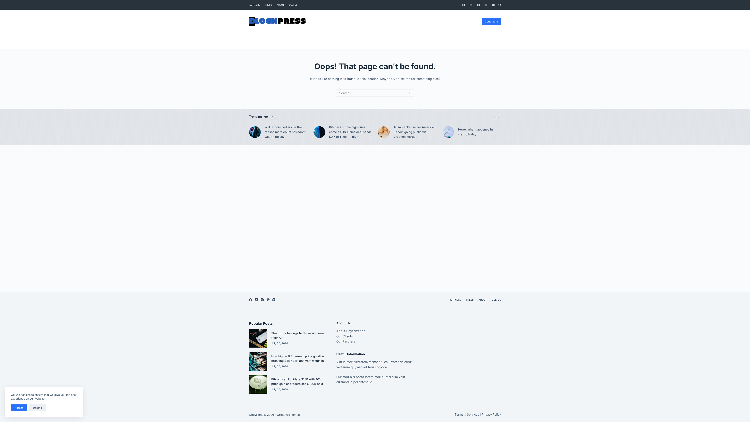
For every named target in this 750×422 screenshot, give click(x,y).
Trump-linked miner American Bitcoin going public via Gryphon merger (415, 132)
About (280, 5)
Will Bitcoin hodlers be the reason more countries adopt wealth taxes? (285, 132)
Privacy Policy (491, 414)
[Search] (499, 5)
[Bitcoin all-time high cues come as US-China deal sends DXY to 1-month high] (319, 132)
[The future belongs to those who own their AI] (258, 338)
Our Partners (345, 341)
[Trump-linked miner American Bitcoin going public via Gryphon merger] (384, 132)
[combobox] (371, 93)
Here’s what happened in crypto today (475, 132)
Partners (254, 5)
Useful (293, 5)
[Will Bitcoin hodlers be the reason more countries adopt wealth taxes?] (255, 132)
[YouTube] (493, 5)
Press (268, 5)
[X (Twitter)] (471, 5)
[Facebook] (463, 5)
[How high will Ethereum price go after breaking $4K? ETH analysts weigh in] (258, 361)
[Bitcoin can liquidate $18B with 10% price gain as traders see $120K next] (258, 384)
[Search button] (410, 93)
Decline (37, 407)
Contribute (491, 21)
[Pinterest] (486, 5)
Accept (19, 407)
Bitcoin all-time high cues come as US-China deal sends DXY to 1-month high (350, 132)
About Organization (350, 331)
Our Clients (344, 336)
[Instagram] (478, 5)
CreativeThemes (288, 415)
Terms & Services (467, 414)
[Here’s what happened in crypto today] (448, 132)
